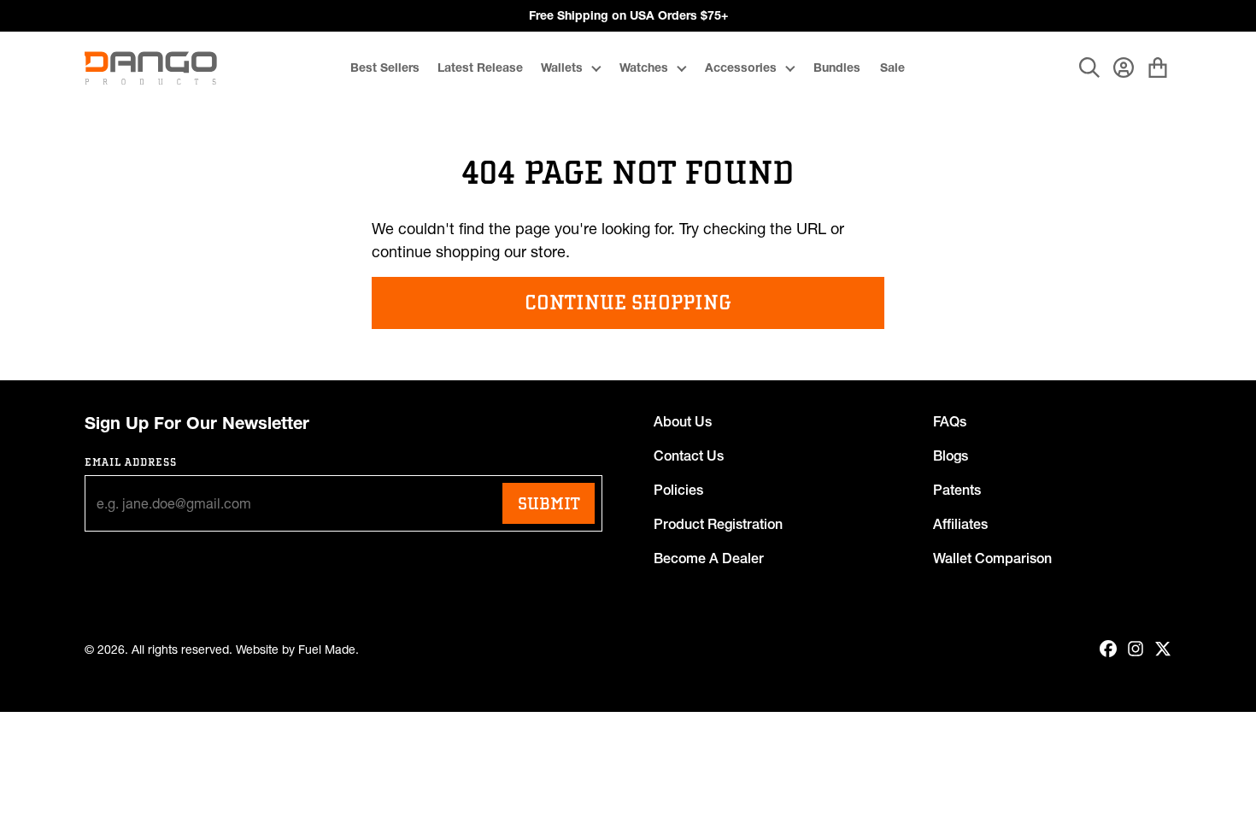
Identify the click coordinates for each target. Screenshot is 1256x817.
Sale (892, 67)
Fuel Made (326, 650)
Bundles (836, 67)
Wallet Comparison (992, 558)
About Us (683, 421)
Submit (548, 503)
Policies (678, 489)
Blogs (950, 455)
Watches (643, 67)
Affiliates (960, 523)
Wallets (562, 67)
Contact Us (689, 455)
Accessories (741, 67)
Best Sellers (385, 67)
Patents (957, 489)
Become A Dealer (709, 558)
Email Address (131, 462)
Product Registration (718, 523)
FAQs (949, 421)
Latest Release (480, 67)
